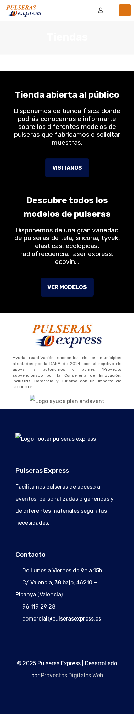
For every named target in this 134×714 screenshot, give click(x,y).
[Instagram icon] (74, 691)
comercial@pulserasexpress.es (61, 618)
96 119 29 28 (38, 606)
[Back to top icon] (67, 642)
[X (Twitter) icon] (67, 691)
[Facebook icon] (60, 691)
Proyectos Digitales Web (72, 675)
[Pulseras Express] (24, 10)
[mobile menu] (125, 10)
